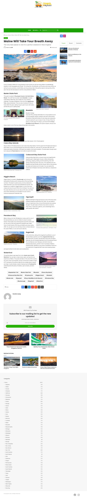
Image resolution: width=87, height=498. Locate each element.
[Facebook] (25, 51)
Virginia (7, 479)
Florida (7, 401)
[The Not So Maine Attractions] (30, 361)
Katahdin (49, 275)
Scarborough (21, 281)
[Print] (42, 287)
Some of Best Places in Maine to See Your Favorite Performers (48, 368)
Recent (71, 43)
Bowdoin (36, 272)
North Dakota (9, 454)
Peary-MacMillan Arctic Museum (33, 278)
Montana (8, 437)
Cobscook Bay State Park (15, 275)
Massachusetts (9, 426)
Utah (7, 475)
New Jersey (8, 445)
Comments (78, 43)
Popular (63, 43)
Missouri (7, 435)
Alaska (7, 386)
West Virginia (8, 483)
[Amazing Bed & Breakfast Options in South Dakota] (63, 62)
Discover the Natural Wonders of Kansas (73, 49)
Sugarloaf (31, 281)
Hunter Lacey (8, 47)
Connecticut (8, 397)
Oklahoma (8, 458)
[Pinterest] (32, 51)
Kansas (7, 416)
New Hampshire (9, 443)
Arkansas (8, 390)
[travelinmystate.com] (43, 4)
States (36, 30)
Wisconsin (8, 485)
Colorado (8, 395)
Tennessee (8, 471)
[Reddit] (35, 51)
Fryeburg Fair (29, 275)
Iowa (7, 414)
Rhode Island (8, 464)
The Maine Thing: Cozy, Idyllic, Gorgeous (11, 368)
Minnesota (8, 431)
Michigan (8, 428)
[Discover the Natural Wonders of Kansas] (63, 50)
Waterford (40, 281)
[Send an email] (12, 47)
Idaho (7, 407)
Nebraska (8, 439)
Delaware (8, 399)
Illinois (7, 409)
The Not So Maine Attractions (29, 367)
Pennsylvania (8, 462)
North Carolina (9, 452)
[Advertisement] (43, 18)
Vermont (7, 477)
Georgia (7, 403)
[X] (28, 51)
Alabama (8, 384)
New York (8, 450)
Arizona (7, 388)
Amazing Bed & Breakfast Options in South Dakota (74, 61)
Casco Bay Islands (47, 272)
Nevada (7, 441)
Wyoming (8, 488)
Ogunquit (19, 278)
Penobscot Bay (50, 278)
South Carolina (9, 466)
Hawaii (7, 405)
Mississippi (8, 433)
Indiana (7, 412)
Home (29, 30)
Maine (13, 35)
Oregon (7, 460)
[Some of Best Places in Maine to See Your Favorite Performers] (48, 361)
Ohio (7, 456)
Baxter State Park (26, 272)
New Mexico (8, 447)
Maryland (8, 424)
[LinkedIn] (29, 287)
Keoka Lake (10, 278)
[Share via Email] (39, 287)
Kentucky (8, 418)
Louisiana (8, 420)
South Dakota (9, 469)
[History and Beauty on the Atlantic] (63, 56)
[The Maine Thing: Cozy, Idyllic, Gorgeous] (12, 361)
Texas (7, 473)
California (8, 393)
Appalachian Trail (13, 272)
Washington (8, 481)
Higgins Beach (40, 275)
